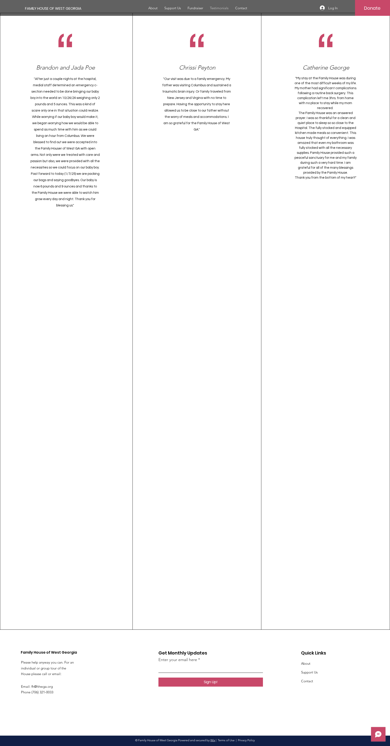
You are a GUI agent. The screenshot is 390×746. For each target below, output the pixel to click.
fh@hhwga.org (42, 686)
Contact (307, 681)
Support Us (309, 672)
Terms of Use (226, 740)
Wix (212, 740)
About (305, 663)
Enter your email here (177, 660)
